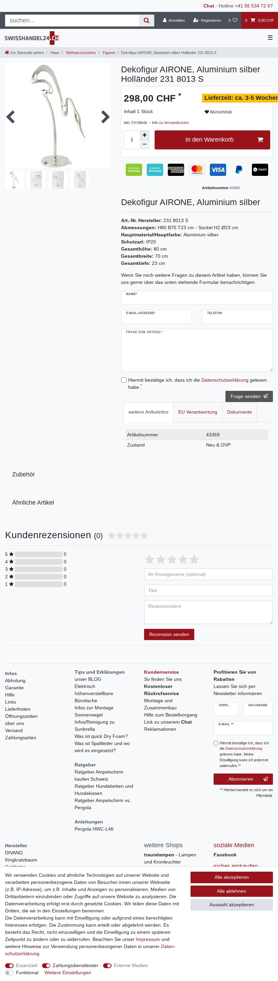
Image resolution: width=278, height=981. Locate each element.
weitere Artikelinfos (148, 412)
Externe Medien (131, 965)
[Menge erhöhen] (145, 135)
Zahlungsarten (20, 737)
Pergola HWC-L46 (94, 829)
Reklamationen (160, 729)
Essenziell (26, 965)
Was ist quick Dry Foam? (101, 736)
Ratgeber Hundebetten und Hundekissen (104, 789)
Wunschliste (220, 112)
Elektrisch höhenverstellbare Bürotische (94, 693)
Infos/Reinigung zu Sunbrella (95, 725)
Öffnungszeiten (21, 716)
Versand (14, 730)
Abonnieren (241, 779)
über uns (14, 723)
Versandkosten (176, 123)
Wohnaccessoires (80, 53)
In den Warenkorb (209, 139)
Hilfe (10, 694)
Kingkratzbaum (21, 859)
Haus (54, 53)
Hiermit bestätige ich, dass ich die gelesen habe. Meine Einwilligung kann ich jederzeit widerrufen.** (244, 754)
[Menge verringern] (145, 144)
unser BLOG (88, 679)
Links (10, 702)
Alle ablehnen (231, 891)
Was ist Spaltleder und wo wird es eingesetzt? (102, 747)
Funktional (27, 972)
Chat (208, 5)
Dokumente (239, 412)
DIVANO (14, 852)
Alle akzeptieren (232, 877)
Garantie (14, 687)
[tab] (148, 412)
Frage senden (246, 396)
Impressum (148, 939)
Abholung (15, 680)
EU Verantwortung (197, 412)
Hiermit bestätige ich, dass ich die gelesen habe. (197, 383)
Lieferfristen (18, 709)
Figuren (108, 53)
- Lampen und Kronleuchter (170, 858)
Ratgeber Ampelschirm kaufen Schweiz (99, 775)
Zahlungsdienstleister (75, 965)
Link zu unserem (168, 722)
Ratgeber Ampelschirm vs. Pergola (103, 804)
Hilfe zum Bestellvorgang (170, 714)
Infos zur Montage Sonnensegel (94, 711)
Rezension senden (169, 634)
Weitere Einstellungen (67, 972)
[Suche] (146, 20)
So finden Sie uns (163, 679)
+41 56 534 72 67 (254, 5)
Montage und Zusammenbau (160, 704)
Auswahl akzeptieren (232, 904)
